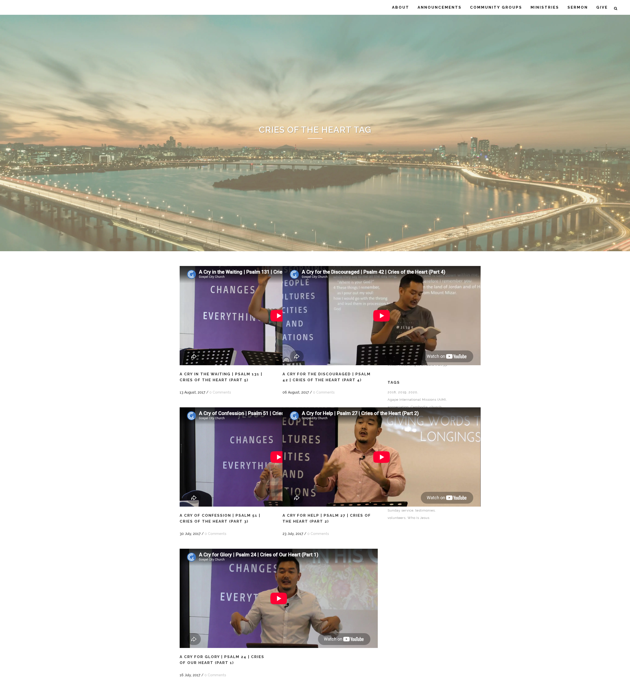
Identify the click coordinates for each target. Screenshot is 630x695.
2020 (413, 392)
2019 (402, 392)
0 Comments (220, 392)
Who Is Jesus (418, 518)
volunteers (397, 518)
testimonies (425, 510)
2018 (392, 392)
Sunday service (400, 510)
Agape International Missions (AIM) (417, 399)
